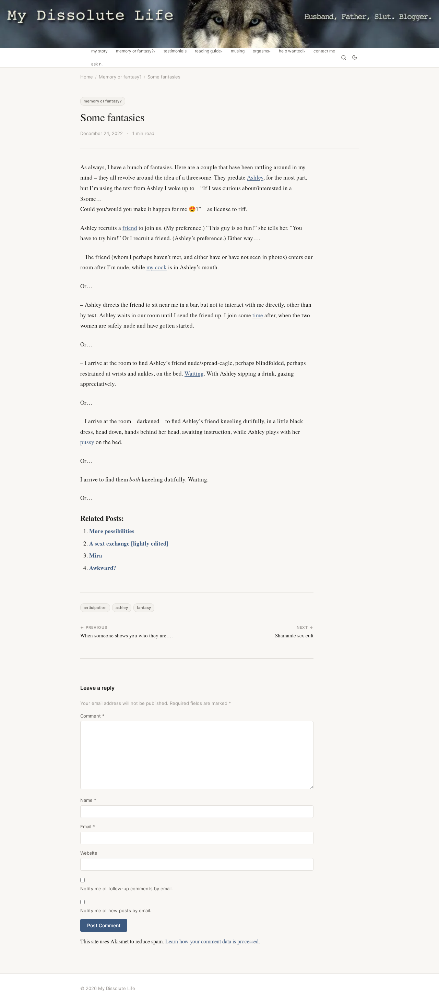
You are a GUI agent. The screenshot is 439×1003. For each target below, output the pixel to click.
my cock (156, 267)
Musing (238, 51)
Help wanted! (291, 51)
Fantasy (144, 607)
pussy (87, 442)
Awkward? (102, 567)
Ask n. (97, 64)
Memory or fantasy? (135, 51)
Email (87, 826)
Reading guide (208, 51)
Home (86, 76)
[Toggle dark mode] (355, 57)
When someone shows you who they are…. (126, 635)
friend (129, 228)
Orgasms (261, 51)
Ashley (255, 177)
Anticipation (95, 607)
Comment (92, 716)
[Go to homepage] (219, 24)
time (257, 315)
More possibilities (111, 531)
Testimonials (175, 51)
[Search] (344, 57)
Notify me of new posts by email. (115, 910)
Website (88, 853)
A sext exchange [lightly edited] (128, 543)
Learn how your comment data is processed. (212, 941)
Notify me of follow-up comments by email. (126, 888)
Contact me (324, 51)
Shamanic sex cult (294, 635)
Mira (95, 555)
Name (88, 800)
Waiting (194, 373)
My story (99, 51)
